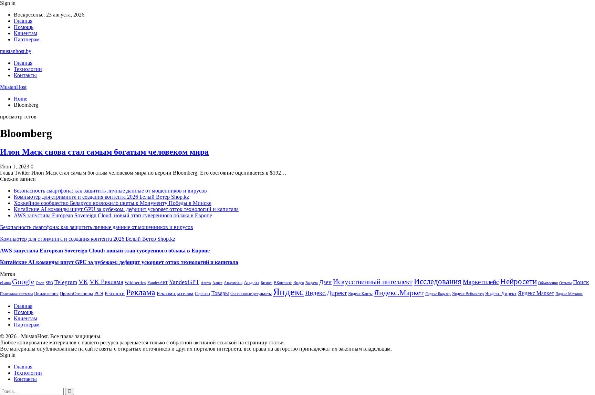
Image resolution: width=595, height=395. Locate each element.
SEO (49, 283)
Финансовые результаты (251, 293)
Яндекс (288, 291)
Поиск (581, 282)
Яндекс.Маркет (399, 292)
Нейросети (518, 281)
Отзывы (565, 283)
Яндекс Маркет (536, 293)
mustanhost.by (15, 51)
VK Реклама (106, 281)
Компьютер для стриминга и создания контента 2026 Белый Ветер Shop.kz (101, 197)
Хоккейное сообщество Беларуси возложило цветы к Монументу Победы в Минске (112, 203)
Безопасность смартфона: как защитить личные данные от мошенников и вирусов (110, 191)
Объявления (548, 283)
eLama (5, 282)
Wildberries (135, 282)
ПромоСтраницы (76, 293)
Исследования (437, 281)
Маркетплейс (481, 281)
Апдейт (251, 282)
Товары (220, 293)
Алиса (217, 283)
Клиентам (25, 33)
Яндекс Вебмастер (468, 293)
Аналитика (233, 282)
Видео (298, 282)
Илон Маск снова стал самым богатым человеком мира (104, 151)
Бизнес (266, 282)
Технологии (28, 69)
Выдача (311, 283)
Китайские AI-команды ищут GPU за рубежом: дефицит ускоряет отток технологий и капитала (126, 209)
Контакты (25, 75)
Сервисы (202, 293)
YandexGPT (184, 282)
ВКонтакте (283, 282)
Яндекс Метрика (569, 294)
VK (83, 281)
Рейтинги (115, 293)
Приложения (46, 293)
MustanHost (13, 87)
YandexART (157, 282)
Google (23, 281)
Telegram (65, 282)
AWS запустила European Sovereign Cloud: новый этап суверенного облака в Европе (113, 215)
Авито (206, 283)
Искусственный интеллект (373, 282)
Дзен (325, 282)
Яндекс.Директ (326, 293)
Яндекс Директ (500, 293)
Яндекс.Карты (360, 293)
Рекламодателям (175, 293)
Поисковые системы (16, 294)
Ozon (40, 283)
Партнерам (27, 39)
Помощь (23, 27)
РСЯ (98, 293)
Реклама (140, 292)
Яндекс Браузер (438, 294)
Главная (23, 21)
